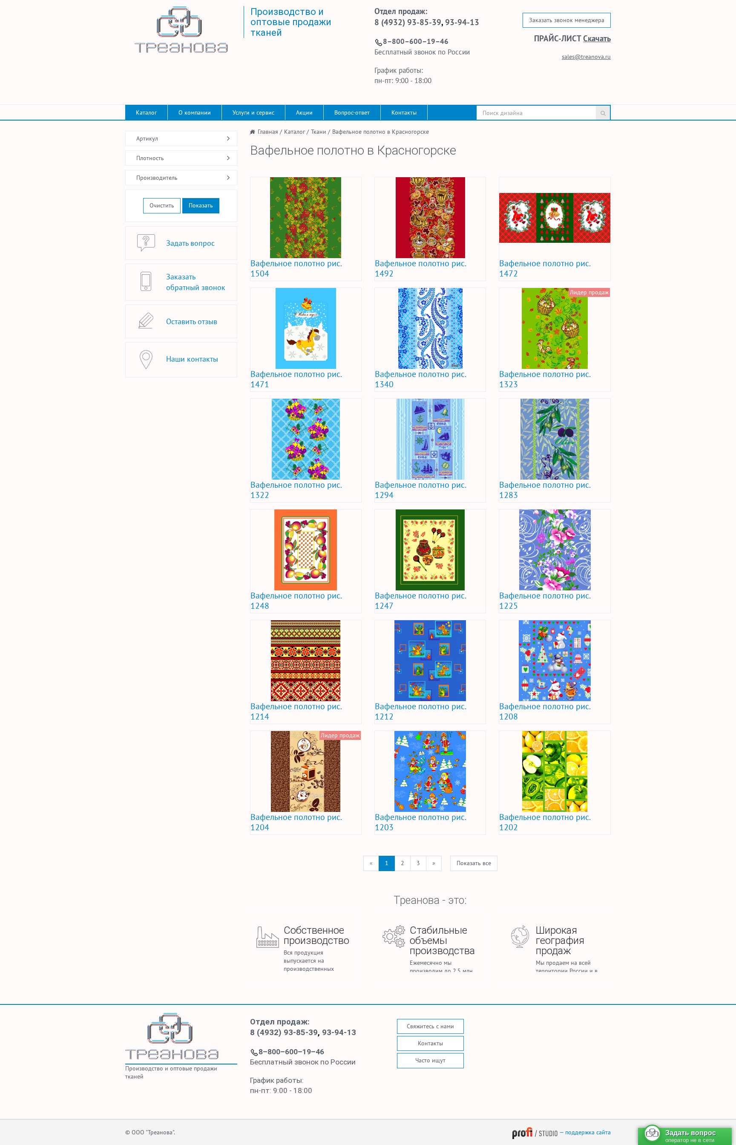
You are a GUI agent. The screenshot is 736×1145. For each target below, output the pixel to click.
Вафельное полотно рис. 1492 (420, 268)
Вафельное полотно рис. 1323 (544, 379)
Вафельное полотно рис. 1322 (295, 490)
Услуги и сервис (253, 112)
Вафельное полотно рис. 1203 (420, 822)
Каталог (146, 112)
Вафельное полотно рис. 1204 (295, 822)
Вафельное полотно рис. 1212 (420, 711)
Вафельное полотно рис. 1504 (295, 268)
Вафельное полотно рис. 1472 (544, 268)
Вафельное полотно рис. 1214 (295, 711)
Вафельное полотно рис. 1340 (420, 379)
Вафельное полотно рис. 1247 (420, 600)
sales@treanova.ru (586, 56)
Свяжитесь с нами (430, 1026)
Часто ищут (430, 1060)
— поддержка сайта (584, 1132)
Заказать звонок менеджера (566, 20)
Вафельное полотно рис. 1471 (295, 379)
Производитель (157, 177)
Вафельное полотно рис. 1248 (295, 600)
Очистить (162, 205)
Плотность (150, 158)
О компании (194, 112)
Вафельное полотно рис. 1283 (544, 490)
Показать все (474, 863)
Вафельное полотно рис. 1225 (544, 600)
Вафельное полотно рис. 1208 (544, 711)
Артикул (147, 138)
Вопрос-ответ (352, 112)
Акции (304, 112)
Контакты (404, 112)
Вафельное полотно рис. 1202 (544, 822)
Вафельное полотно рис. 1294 (420, 490)
